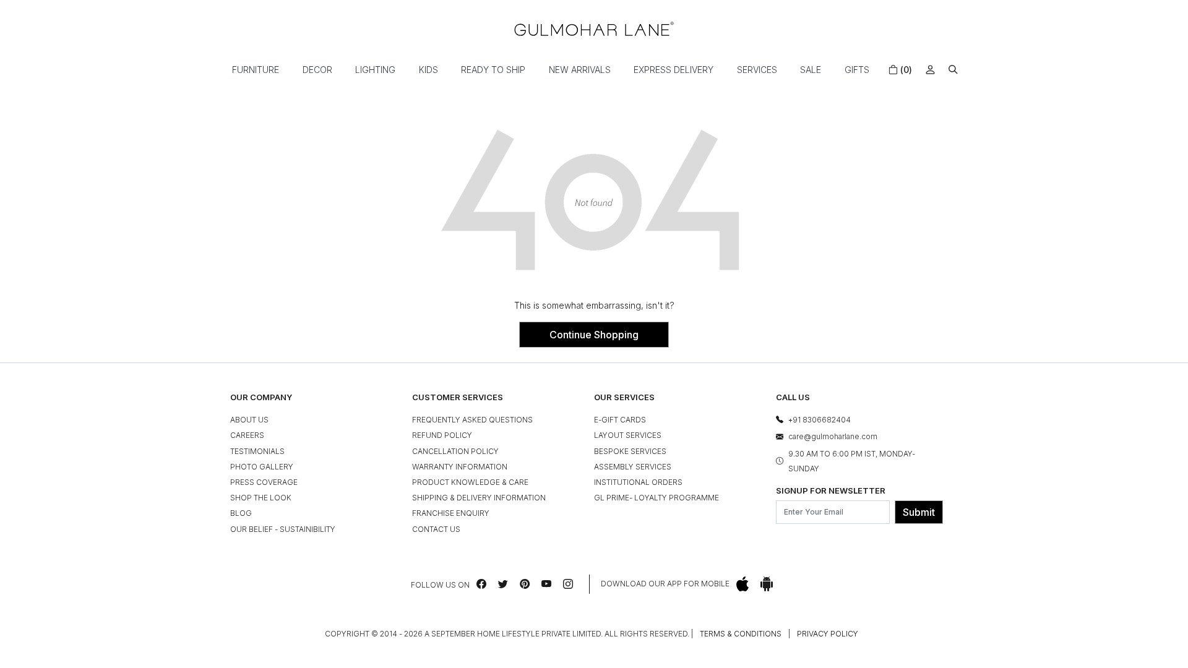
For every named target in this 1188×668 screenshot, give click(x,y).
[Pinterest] (525, 584)
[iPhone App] (742, 584)
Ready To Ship (493, 69)
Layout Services (627, 435)
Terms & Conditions (740, 633)
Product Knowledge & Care (470, 482)
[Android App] (766, 584)
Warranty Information (459, 466)
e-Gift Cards (620, 419)
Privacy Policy (827, 633)
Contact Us (436, 529)
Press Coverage (264, 482)
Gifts (857, 69)
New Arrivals (580, 69)
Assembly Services (632, 466)
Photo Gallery (261, 466)
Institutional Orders (638, 482)
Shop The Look (260, 497)
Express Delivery (673, 69)
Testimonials (257, 451)
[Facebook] (481, 584)
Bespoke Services (630, 451)
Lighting (375, 69)
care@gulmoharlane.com (832, 436)
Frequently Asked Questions (472, 419)
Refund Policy (442, 435)
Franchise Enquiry (450, 513)
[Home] (594, 28)
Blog (241, 513)
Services (757, 69)
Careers (247, 435)
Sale (810, 69)
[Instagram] (568, 584)
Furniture (255, 69)
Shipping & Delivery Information (479, 497)
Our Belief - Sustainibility (282, 529)
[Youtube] (546, 584)
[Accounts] (930, 69)
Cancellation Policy (455, 451)
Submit (919, 512)
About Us (249, 419)
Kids (428, 69)
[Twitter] (503, 584)
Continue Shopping (594, 334)
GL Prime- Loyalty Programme (656, 497)
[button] (953, 69)
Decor (317, 69)
